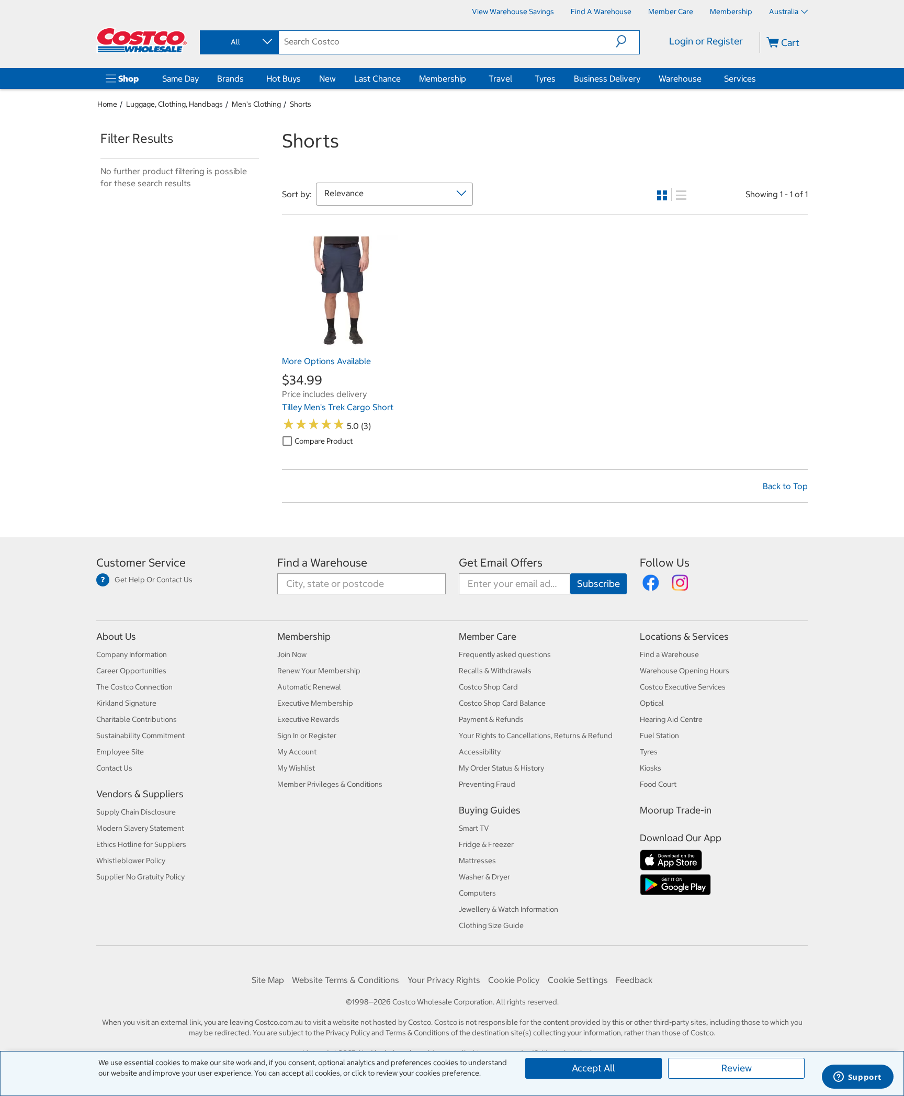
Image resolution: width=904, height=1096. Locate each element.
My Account (297, 751)
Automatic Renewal (309, 687)
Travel (500, 78)
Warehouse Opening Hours (684, 670)
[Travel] (514, 78)
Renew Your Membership (318, 670)
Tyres (545, 78)
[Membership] (468, 78)
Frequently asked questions (505, 654)
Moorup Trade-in (675, 810)
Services (740, 78)
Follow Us (665, 563)
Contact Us (114, 768)
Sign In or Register (306, 735)
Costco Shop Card (488, 687)
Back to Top (785, 486)
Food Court (658, 784)
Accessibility (480, 751)
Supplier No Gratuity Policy (140, 877)
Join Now (292, 654)
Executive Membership (315, 703)
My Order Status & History (501, 768)
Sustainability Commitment (140, 735)
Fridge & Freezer (486, 844)
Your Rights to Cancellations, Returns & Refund (536, 735)
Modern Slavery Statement (140, 828)
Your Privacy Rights (444, 980)
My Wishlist (296, 768)
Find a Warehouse (322, 563)
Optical (652, 703)
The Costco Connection (134, 687)
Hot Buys (283, 78)
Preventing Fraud (487, 784)
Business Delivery (607, 78)
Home (107, 104)
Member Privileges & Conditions (329, 784)
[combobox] (238, 42)
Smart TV (474, 828)
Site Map (268, 980)
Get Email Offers (501, 563)
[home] (141, 40)
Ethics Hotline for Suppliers (141, 844)
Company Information (131, 654)
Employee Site (120, 751)
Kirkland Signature (126, 703)
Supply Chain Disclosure (136, 812)
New (327, 78)
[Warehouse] (704, 78)
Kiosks (650, 768)
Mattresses (477, 860)
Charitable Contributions (136, 719)
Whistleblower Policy (130, 860)
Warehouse (680, 78)
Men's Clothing (256, 104)
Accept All (593, 1068)
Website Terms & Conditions (345, 980)
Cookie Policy (513, 980)
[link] (340, 346)
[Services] (758, 78)
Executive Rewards (308, 719)
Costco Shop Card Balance (502, 703)
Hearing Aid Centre (671, 719)
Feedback (634, 980)
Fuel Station (659, 735)
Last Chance (377, 78)
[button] (627, 41)
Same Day (180, 78)
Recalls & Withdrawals (495, 670)
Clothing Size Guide (491, 925)
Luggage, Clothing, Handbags (174, 104)
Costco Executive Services (683, 687)
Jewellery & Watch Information (508, 909)
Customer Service (141, 563)
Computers (477, 893)
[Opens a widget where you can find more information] (857, 1078)
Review (736, 1068)
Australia (783, 11)
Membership (442, 78)
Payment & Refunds (491, 719)
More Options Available (326, 361)
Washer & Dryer (484, 877)
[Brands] (246, 78)
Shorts (300, 104)
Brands (230, 78)
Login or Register (706, 41)
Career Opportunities (131, 670)
